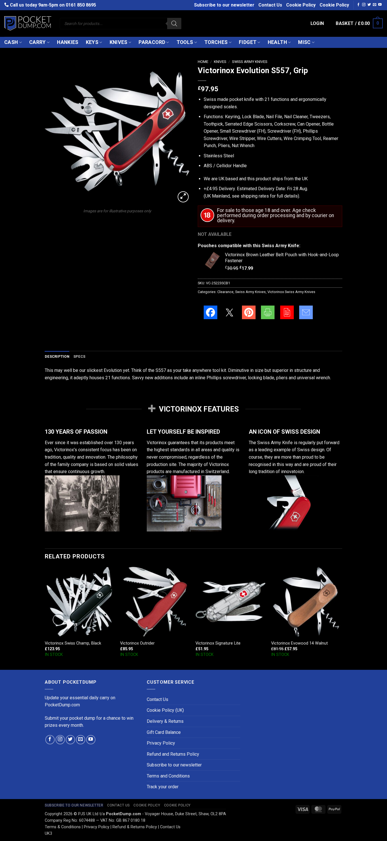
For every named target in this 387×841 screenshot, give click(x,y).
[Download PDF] (287, 312)
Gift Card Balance (164, 732)
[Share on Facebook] (210, 312)
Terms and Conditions (168, 776)
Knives (118, 42)
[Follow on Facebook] (358, 5)
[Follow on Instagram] (363, 5)
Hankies (67, 42)
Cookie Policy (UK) (165, 710)
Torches (215, 42)
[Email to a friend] (306, 312)
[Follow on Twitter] (369, 5)
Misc (304, 42)
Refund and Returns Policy (173, 754)
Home (203, 61)
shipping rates (255, 196)
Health (277, 42)
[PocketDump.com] (27, 23)
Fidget (247, 42)
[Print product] (268, 312)
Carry (37, 42)
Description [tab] (57, 356)
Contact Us (270, 5)
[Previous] (45, 617)
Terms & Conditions (63, 827)
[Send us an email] (374, 5)
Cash (11, 42)
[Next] (340, 617)
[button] (317, 23)
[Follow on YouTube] (380, 5)
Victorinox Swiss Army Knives (291, 292)
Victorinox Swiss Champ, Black (73, 643)
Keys (92, 42)
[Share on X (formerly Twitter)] (229, 312)
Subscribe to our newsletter (224, 5)
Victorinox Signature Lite (218, 643)
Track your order (162, 786)
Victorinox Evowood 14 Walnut (299, 643)
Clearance (225, 292)
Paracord (152, 42)
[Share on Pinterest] (249, 312)
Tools (185, 42)
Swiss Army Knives (249, 61)
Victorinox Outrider (137, 643)
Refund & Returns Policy (134, 827)
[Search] (174, 23)
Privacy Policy (161, 743)
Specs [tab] (79, 356)
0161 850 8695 (81, 5)
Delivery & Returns (165, 721)
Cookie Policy (301, 5)
